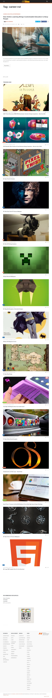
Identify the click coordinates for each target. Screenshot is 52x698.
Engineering (30, 646)
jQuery (12, 651)
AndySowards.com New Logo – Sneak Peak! (12, 471)
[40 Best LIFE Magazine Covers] (26, 325)
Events (5, 646)
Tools (28, 687)
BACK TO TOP (46, 696)
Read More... (7, 65)
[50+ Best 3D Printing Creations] (26, 227)
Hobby (28, 666)
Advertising (6, 635)
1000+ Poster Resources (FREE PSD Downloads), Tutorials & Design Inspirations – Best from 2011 (24, 113)
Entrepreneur (16, 14)
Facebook (44, 21)
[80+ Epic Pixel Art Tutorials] (26, 162)
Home (28, 668)
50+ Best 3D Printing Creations (9, 243)
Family (28, 648)
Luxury (28, 670)
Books (28, 637)
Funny (28, 654)
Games (28, 656)
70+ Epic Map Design (7, 374)
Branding (5, 639)
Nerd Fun (29, 679)
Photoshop (21, 646)
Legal (4, 652)
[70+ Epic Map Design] (26, 357)
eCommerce (6, 641)
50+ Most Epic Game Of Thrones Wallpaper (12, 211)
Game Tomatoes (6, 598)
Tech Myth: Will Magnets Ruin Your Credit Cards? (14, 406)
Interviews (21, 641)
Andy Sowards (9, 21)
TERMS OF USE (5, 695)
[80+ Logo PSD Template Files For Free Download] (26, 552)
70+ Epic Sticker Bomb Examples (10, 439)
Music (28, 677)
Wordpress (13, 657)
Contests (21, 635)
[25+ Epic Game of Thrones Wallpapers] (26, 520)
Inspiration (21, 639)
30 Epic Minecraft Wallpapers (9, 276)
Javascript (13, 649)
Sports (28, 685)
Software (29, 683)
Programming (14, 655)
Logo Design (22, 644)
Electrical (29, 644)
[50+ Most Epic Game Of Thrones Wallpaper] (26, 195)
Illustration (22, 637)
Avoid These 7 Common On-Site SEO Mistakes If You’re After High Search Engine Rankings (22, 504)
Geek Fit (29, 660)
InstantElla (5, 601)
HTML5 (12, 647)
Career (5, 14)
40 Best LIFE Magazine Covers (9, 341)
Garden (28, 658)
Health (28, 664)
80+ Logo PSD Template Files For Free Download (13, 569)
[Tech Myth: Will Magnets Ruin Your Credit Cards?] (26, 390)
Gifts (28, 662)
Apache (12, 635)
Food (28, 652)
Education (10, 14)
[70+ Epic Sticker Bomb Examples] (26, 422)
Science (29, 681)
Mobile (12, 653)
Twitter (38, 21)
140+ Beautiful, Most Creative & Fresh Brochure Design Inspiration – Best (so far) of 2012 (22, 146)
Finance (5, 648)
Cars (28, 639)
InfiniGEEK (5, 599)
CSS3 (12, 645)
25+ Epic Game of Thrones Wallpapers (11, 536)
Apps (12, 637)
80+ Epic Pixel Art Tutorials (9, 178)
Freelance (5, 650)
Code (12, 639)
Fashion (29, 650)
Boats (28, 635)
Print (20, 648)
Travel (28, 689)
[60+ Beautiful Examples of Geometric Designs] (26, 292)
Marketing (5, 654)
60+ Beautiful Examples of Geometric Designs (13, 309)
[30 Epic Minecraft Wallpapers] (26, 260)
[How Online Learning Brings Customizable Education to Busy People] (26, 41)
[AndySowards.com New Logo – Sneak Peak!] (26, 455)
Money (28, 672)
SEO (4, 656)
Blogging (5, 637)
